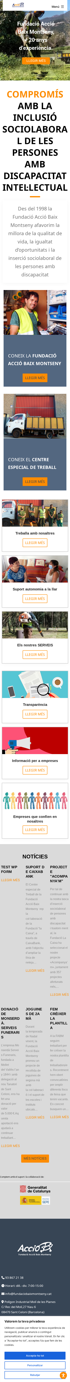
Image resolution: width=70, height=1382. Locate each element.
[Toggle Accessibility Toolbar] (63, 1375)
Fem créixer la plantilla (58, 1018)
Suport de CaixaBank (35, 871)
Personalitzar (35, 1365)
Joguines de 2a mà (34, 1013)
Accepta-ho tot (35, 1355)
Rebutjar (35, 1374)
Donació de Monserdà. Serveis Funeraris (10, 1023)
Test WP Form (9, 869)
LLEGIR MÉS (10, 880)
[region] (35, 1349)
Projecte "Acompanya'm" (59, 874)
